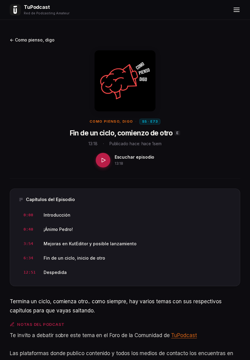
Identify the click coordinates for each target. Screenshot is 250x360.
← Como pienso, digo (32, 39)
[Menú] (236, 10)
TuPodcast (184, 335)
